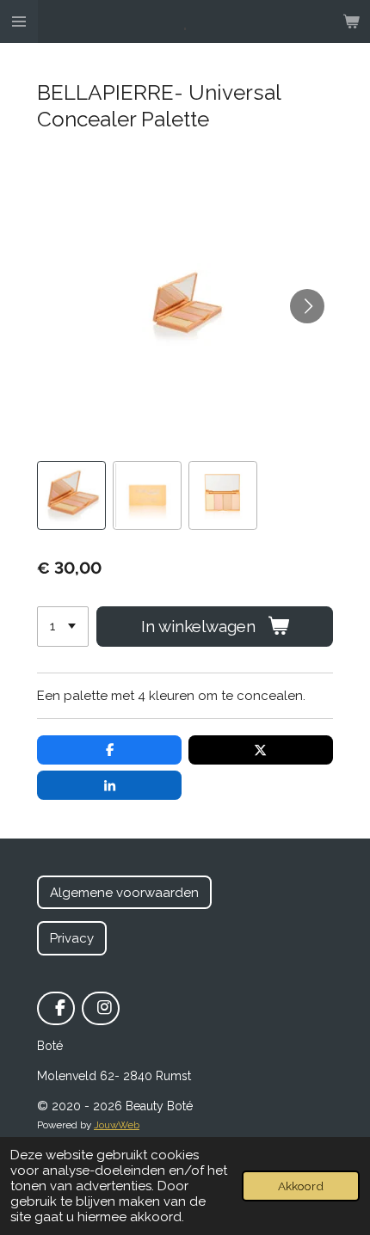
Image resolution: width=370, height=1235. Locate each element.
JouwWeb (116, 1125)
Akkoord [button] (301, 1186)
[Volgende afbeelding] (307, 306)
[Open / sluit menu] (19, 21)
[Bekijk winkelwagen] (351, 21)
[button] (71, 495)
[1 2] (63, 626)
